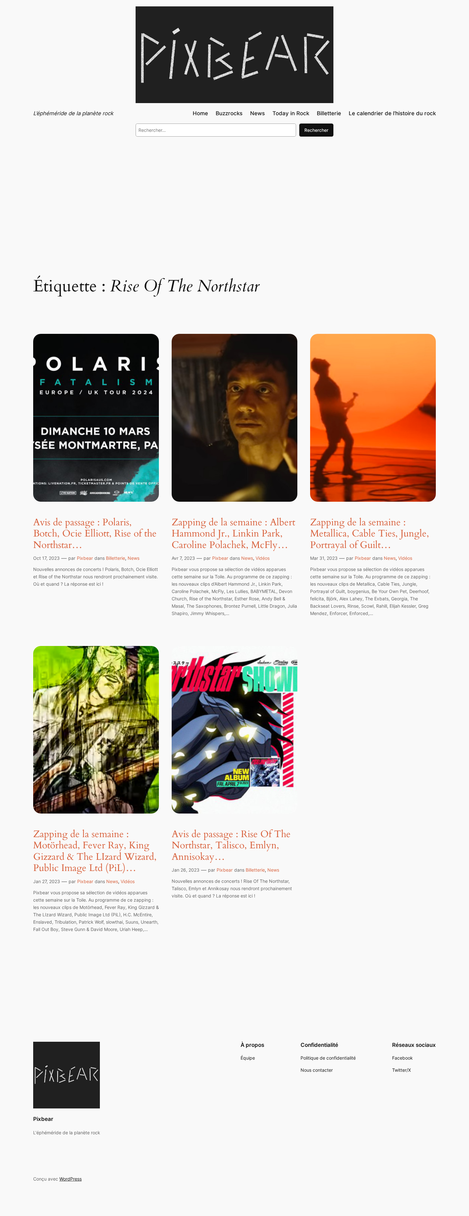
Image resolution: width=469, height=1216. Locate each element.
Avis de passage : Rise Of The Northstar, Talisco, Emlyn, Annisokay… (231, 846)
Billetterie (115, 558)
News (133, 558)
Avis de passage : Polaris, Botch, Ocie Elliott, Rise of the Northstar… (95, 534)
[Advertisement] (234, 194)
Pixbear (85, 558)
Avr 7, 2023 (183, 558)
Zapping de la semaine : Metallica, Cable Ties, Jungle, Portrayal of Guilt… (369, 534)
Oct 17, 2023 (46, 558)
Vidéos (263, 558)
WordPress (70, 1179)
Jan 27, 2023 (46, 881)
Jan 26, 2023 (185, 870)
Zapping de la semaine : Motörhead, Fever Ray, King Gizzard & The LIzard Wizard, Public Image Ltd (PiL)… (95, 851)
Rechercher (316, 130)
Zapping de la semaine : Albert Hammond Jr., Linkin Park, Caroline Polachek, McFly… (233, 534)
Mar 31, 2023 (324, 558)
